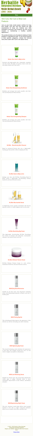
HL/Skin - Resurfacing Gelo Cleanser (16, 145)
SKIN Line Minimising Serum (16, 374)
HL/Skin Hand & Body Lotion (16, 174)
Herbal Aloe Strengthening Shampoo (16, 116)
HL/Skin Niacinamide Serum (16, 202)
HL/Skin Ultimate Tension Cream (16, 260)
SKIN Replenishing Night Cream (16, 403)
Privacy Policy (16, 432)
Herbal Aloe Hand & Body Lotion (16, 59)
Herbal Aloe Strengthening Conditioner (16, 88)
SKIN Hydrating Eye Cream (17, 346)
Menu (16, 15)
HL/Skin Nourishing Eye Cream (16, 231)
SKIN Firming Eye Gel (16, 317)
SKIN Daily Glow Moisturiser (16, 288)
